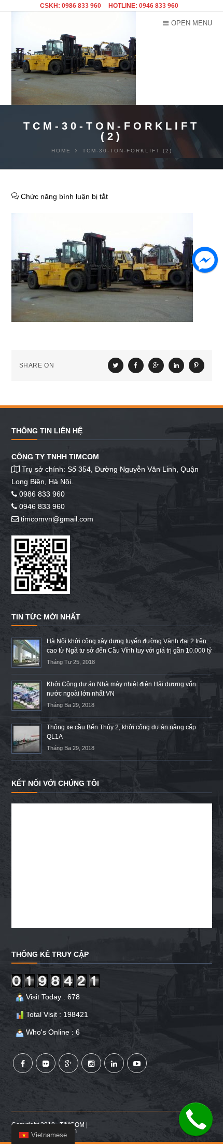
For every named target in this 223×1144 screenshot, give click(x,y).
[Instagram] (91, 1063)
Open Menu (191, 23)
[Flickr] (45, 1063)
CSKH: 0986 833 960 (70, 5)
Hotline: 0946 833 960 (143, 5)
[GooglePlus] (68, 1063)
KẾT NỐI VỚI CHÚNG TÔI (55, 783)
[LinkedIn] (114, 1063)
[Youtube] (137, 1063)
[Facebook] (23, 1063)
